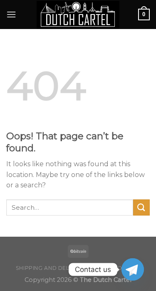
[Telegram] (132, 269)
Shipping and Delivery (51, 268)
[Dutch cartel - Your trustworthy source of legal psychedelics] (78, 15)
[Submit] (141, 207)
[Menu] (11, 14)
